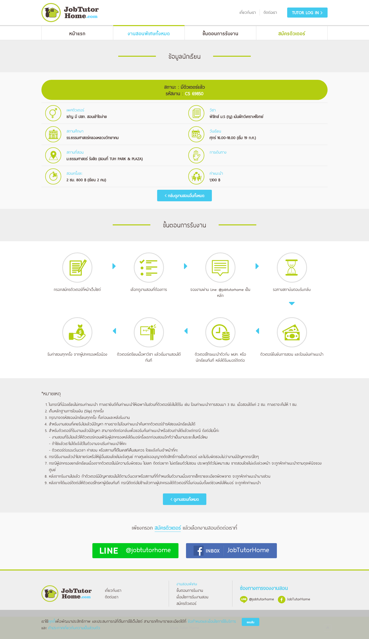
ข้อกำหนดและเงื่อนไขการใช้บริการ (212, 621)
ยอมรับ (250, 622)
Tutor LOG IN (306, 12)
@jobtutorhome (231, 289)
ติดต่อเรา (111, 597)
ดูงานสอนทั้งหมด (185, 499)
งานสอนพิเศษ (186, 584)
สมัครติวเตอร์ (186, 603)
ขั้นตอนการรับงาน (189, 590)
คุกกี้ (51, 621)
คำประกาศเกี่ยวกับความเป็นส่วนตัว (74, 627)
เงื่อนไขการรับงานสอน (192, 597)
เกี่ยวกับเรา (113, 590)
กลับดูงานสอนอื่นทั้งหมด (185, 195)
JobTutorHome (248, 549)
